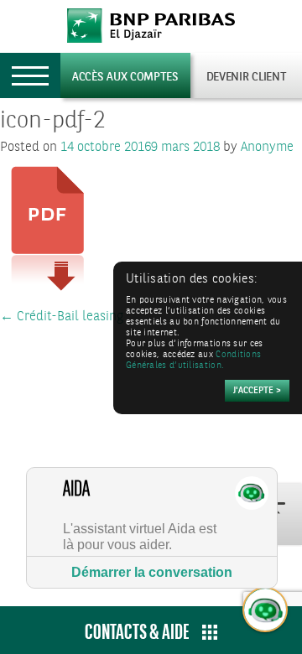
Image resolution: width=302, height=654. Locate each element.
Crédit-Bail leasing (61, 316)
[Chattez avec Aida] (266, 610)
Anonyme (267, 147)
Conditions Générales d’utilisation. (193, 360)
